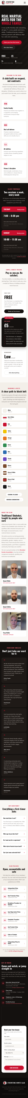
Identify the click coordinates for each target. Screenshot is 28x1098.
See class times (8, 47)
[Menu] (24, 2)
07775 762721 (9, 998)
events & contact (21, 256)
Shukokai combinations (14, 500)
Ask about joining (14, 372)
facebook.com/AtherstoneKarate (14, 1003)
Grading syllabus (14, 494)
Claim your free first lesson (11, 42)
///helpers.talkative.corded (18, 987)
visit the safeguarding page (15, 951)
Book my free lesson (14, 311)
